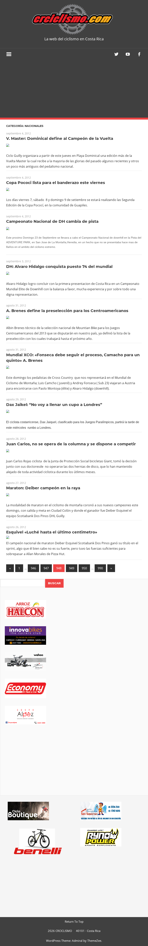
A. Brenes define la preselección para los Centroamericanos (67, 310)
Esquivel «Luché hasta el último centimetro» (51, 532)
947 (46, 568)
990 (100, 568)
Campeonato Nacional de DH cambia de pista (52, 221)
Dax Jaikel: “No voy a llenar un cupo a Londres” (54, 404)
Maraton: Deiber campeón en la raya (43, 488)
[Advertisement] (74, 89)
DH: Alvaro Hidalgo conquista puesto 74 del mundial (59, 266)
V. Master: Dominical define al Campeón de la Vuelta (59, 138)
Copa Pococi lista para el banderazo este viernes (55, 182)
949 (71, 568)
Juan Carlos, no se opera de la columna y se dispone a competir (71, 444)
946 (33, 568)
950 (84, 568)
